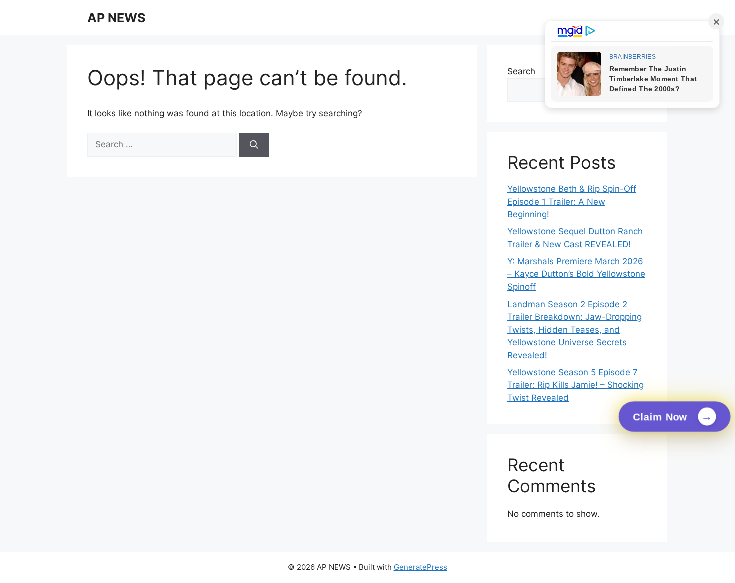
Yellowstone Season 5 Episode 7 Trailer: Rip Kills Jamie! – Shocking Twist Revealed (576, 385)
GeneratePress (421, 567)
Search (522, 71)
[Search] (254, 145)
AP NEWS (117, 17)
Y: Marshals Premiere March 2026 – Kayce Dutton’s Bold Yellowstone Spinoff (577, 274)
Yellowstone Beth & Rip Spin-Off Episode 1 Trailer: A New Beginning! (572, 201)
